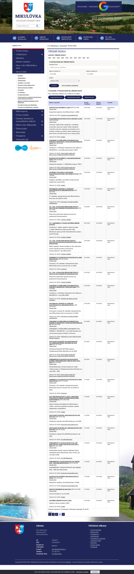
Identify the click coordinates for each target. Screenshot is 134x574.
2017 (88, 57)
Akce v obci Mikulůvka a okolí (26, 66)
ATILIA (68, 562)
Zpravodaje (20, 132)
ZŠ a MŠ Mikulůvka (110, 38)
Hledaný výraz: (53, 64)
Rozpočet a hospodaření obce (69, 115)
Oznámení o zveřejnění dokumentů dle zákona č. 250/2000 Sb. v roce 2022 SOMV (63, 286)
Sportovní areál (88, 38)
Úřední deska (22, 80)
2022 (67, 57)
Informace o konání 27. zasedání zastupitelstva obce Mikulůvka (61, 189)
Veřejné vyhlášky (66, 219)
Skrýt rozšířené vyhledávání (70, 85)
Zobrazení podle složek (73, 97)
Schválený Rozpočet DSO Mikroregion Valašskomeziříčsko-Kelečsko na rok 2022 (63, 343)
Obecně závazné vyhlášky (25, 87)
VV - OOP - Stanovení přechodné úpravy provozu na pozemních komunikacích (63, 207)
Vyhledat (54, 85)
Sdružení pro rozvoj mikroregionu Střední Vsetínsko (65, 337)
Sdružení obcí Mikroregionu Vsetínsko (63, 299)
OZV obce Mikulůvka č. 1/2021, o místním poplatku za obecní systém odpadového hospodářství (64, 398)
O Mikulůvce (21, 54)
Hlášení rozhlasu (22, 38)
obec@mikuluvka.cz (59, 549)
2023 (62, 57)
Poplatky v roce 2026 (24, 83)
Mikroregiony (22, 111)
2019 (79, 57)
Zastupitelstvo (22, 78)
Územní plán (21, 128)
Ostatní (63, 137)
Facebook (94, 547)
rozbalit (14, 45)
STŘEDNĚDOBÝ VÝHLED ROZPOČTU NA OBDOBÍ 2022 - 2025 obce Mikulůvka (64, 462)
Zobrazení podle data (56, 97)
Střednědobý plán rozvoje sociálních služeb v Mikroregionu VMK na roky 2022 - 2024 (65, 361)
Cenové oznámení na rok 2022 (60, 489)
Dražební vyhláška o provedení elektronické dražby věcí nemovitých (64, 173)
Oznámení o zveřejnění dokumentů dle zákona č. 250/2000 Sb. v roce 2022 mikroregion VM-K (65, 141)
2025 (54, 57)
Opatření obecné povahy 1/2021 (60, 500)
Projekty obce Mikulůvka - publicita (28, 107)
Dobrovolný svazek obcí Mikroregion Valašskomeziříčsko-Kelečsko (62, 154)
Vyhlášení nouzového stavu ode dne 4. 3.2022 (65, 118)
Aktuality (20, 58)
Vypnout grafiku (82, 6)
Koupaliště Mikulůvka (67, 38)
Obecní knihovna (44, 38)
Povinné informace (23, 95)
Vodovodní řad (22, 139)
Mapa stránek (93, 6)
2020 (75, 57)
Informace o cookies (82, 572)
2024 (58, 57)
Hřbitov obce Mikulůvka (26, 125)
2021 (71, 57)
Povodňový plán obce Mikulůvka (27, 105)
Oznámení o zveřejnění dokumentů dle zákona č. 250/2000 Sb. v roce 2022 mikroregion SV (65, 323)
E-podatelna (21, 92)
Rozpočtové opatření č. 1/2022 (59, 107)
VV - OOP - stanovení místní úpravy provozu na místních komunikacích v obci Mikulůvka (65, 242)
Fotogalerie (20, 136)
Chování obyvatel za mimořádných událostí (26, 119)
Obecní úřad (63, 46)
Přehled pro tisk (89, 97)
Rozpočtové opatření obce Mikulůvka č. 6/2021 (64, 477)
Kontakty (20, 75)
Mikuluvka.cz (55, 46)
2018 (83, 57)
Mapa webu (95, 532)
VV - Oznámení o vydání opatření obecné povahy (64, 223)
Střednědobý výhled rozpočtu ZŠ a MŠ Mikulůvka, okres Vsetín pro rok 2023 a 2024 (64, 444)
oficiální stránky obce (28, 17)
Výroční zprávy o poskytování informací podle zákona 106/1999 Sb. (29, 97)
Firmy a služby (22, 115)
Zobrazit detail (52, 109)
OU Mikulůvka (57, 554)
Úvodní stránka (96, 530)
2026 (49, 57)
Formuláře (21, 90)
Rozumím (95, 572)
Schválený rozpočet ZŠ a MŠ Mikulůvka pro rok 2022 (65, 428)
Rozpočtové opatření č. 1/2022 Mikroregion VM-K (64, 158)
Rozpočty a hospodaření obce (26, 85)
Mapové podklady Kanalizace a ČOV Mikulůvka (28, 101)
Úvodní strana (22, 51)
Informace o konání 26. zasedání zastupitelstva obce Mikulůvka (61, 304)
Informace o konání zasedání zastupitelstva (63, 202)
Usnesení (64, 269)
